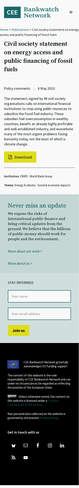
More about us (19, 263)
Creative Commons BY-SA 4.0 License (32, 403)
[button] (72, 12)
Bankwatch (34, 12)
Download (23, 157)
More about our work (24, 251)
